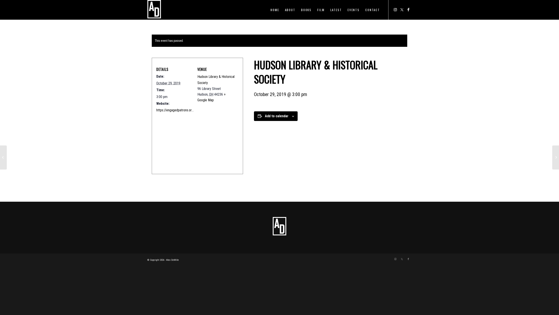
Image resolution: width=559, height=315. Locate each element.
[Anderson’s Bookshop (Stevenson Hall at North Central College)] (3, 157)
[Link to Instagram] (395, 9)
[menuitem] (275, 10)
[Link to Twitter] (402, 9)
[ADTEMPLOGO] (154, 10)
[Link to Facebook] (408, 9)
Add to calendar (276, 116)
